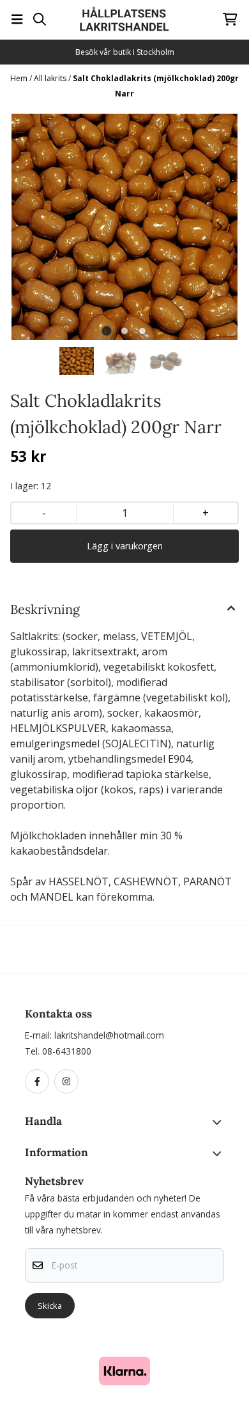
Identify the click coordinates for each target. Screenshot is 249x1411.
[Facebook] (39, 1082)
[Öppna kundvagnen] (230, 19)
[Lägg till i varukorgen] (124, 546)
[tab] (107, 331)
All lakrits (51, 78)
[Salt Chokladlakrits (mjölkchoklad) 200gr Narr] (124, 227)
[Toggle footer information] (219, 1122)
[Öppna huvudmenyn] (17, 19)
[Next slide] (219, 227)
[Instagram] (69, 1082)
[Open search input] (39, 19)
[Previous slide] (30, 227)
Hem (19, 78)
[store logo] (124, 19)
